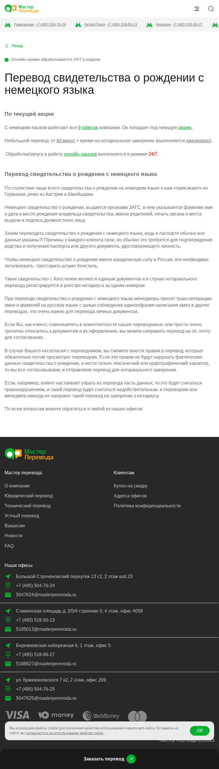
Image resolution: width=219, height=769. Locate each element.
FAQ (9, 546)
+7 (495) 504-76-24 (51, 25)
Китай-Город (95, 25)
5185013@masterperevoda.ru (46, 629)
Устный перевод (22, 515)
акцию (184, 127)
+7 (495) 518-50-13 (122, 25)
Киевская (163, 25)
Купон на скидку (130, 485)
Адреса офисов (130, 495)
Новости (14, 535)
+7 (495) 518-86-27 (188, 25)
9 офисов (88, 127)
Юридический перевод (29, 495)
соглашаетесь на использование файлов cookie (65, 733)
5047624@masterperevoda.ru (46, 594)
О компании (17, 485)
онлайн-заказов (80, 154)
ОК (200, 730)
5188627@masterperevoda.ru (46, 663)
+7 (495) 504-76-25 (35, 689)
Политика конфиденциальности (147, 505)
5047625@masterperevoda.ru (46, 698)
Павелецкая (24, 25)
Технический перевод (27, 505)
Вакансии (15, 525)
